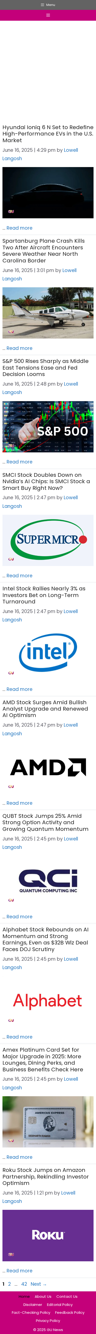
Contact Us (67, 1296)
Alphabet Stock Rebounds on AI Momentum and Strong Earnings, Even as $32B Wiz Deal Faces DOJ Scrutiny (45, 939)
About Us (43, 1296)
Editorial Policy (60, 1304)
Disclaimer (32, 1304)
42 (24, 1284)
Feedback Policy (69, 1312)
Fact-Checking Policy (31, 1312)
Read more (19, 228)
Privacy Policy (48, 1320)
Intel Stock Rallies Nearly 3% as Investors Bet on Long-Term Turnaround (43, 595)
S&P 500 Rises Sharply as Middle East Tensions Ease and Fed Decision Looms (45, 367)
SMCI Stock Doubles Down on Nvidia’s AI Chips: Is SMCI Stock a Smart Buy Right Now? (46, 481)
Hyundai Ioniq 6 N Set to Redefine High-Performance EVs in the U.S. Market (48, 133)
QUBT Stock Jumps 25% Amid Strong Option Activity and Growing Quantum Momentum (45, 822)
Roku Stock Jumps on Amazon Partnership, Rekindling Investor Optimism (45, 1176)
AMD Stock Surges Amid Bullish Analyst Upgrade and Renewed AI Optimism (45, 709)
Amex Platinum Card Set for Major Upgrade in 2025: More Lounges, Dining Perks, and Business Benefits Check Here (42, 1059)
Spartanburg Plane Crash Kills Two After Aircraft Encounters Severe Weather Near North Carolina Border (43, 250)
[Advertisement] (48, 74)
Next (39, 1284)
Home (24, 1296)
